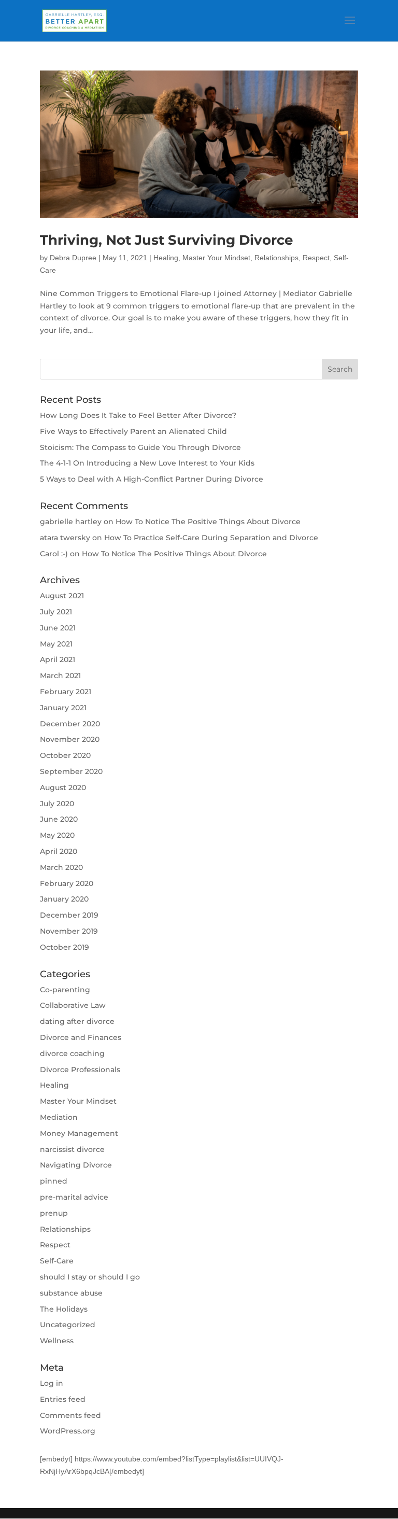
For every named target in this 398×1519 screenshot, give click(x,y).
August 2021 (62, 595)
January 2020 (64, 899)
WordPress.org (67, 1431)
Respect (316, 258)
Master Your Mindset (216, 258)
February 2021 (65, 691)
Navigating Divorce (76, 1165)
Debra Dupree (73, 258)
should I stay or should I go (90, 1277)
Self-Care (57, 1260)
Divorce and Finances (80, 1037)
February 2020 (66, 883)
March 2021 (60, 675)
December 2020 (70, 723)
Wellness (57, 1340)
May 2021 (56, 644)
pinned (53, 1181)
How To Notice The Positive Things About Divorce (208, 521)
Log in (51, 1383)
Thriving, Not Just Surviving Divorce (166, 240)
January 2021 (63, 707)
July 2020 (57, 803)
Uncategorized (67, 1324)
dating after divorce (77, 1021)
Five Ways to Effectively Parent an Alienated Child (133, 431)
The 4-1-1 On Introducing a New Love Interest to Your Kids (147, 463)
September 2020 (71, 771)
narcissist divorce (72, 1149)
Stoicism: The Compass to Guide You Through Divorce (140, 447)
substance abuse (71, 1293)
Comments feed (70, 1415)
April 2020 (58, 851)
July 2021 (56, 611)
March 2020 (61, 867)
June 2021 (58, 627)
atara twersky (65, 537)
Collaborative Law (73, 1005)
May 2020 (57, 835)
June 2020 (59, 819)
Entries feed (63, 1399)
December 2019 (69, 915)
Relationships (276, 258)
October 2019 (64, 947)
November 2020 (70, 739)
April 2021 (57, 659)
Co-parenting (65, 989)
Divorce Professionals (80, 1069)
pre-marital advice (74, 1197)
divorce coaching (72, 1053)
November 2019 (69, 931)
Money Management (79, 1133)
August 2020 (63, 787)
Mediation (59, 1117)
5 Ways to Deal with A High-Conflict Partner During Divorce (151, 479)
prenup (54, 1213)
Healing (165, 258)
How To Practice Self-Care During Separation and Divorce (211, 537)
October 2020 (65, 755)
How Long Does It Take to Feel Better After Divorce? (138, 415)
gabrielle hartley (71, 521)
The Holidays (64, 1309)
